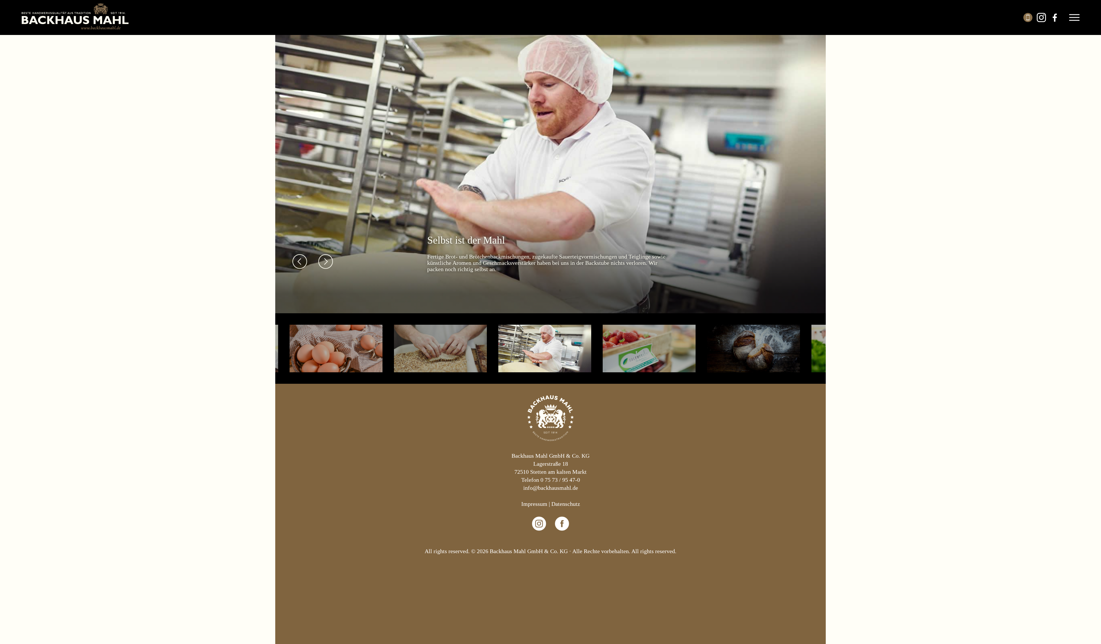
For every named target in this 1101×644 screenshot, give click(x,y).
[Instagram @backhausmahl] (539, 543)
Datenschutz (565, 504)
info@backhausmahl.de (550, 488)
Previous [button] (299, 261)
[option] (550, 172)
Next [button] (325, 261)
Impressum (534, 504)
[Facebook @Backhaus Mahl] (562, 543)
